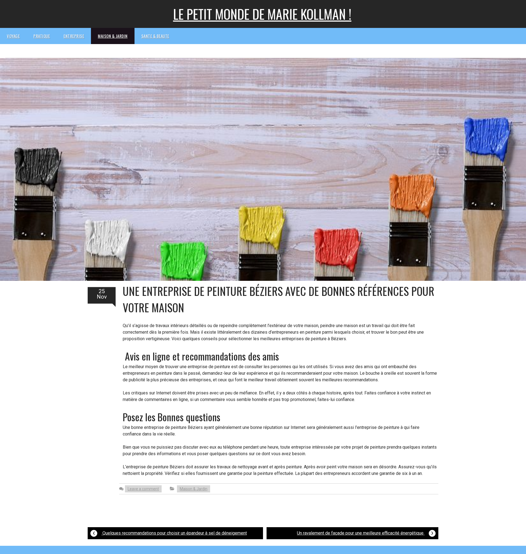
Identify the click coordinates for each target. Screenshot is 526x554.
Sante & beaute (155, 36)
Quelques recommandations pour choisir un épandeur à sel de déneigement (170, 532)
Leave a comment (143, 489)
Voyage (13, 36)
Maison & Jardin (113, 36)
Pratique (41, 36)
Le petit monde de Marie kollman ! (262, 14)
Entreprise (74, 36)
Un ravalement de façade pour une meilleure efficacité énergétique (365, 532)
